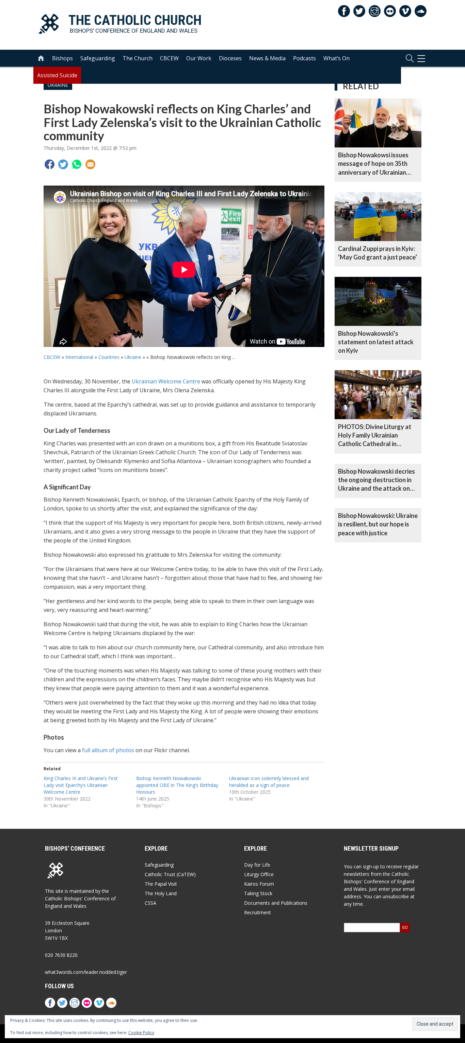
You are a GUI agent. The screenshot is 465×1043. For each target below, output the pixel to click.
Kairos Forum (259, 884)
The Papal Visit (161, 884)
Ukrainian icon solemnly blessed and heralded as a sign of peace (269, 781)
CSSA (150, 903)
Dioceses (230, 58)
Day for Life (257, 865)
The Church (138, 58)
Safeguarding (97, 58)
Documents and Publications (275, 903)
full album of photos (108, 750)
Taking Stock (258, 893)
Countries (108, 357)
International (79, 357)
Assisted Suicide (57, 75)
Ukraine (133, 357)
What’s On (336, 58)
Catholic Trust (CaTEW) (170, 874)
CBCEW (169, 58)
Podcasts (304, 58)
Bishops (62, 58)
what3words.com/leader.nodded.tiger (86, 972)
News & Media (267, 58)
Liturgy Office (259, 874)
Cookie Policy (141, 1033)
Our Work (198, 58)
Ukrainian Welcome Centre (166, 381)
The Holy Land (161, 893)
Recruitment (257, 912)
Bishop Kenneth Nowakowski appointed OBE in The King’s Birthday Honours (177, 785)
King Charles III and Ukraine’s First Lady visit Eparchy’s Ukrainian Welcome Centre (81, 785)
